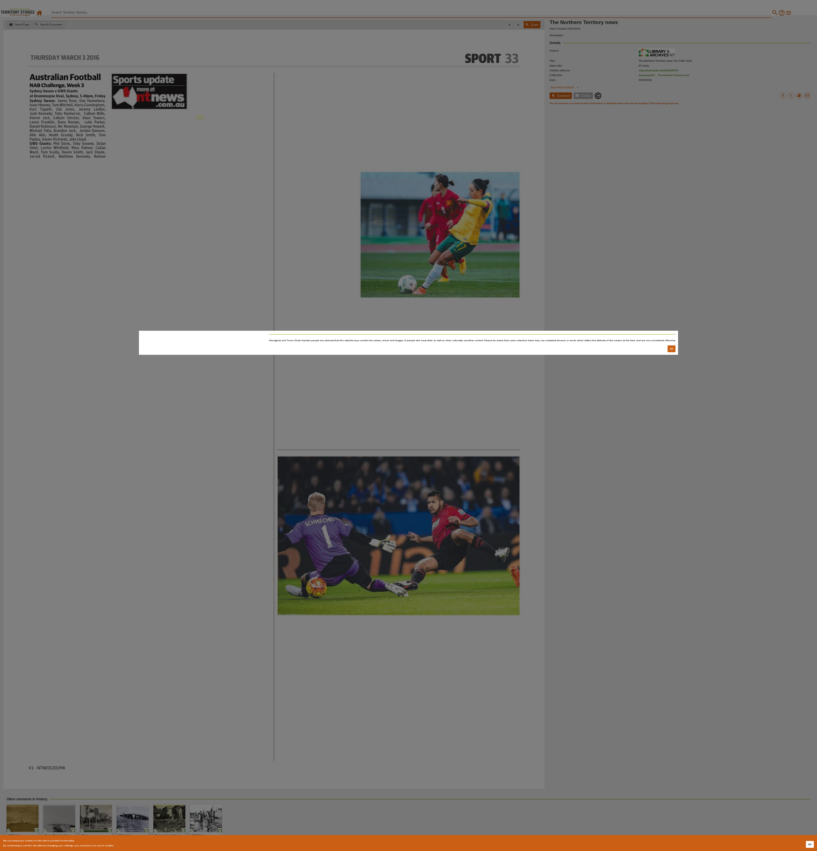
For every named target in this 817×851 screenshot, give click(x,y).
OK (671, 349)
